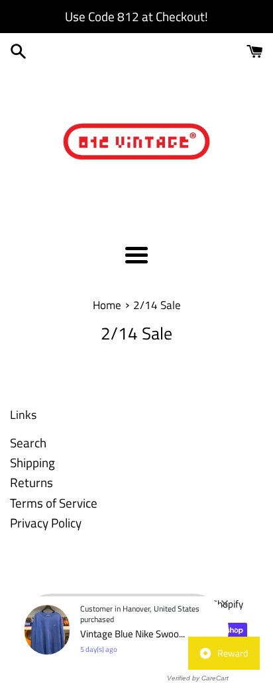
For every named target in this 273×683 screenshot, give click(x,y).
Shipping (32, 462)
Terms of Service (53, 502)
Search (28, 442)
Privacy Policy (46, 522)
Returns (31, 482)
